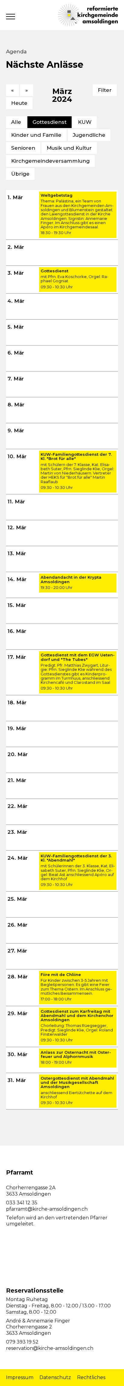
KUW (84, 122)
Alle (16, 122)
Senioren (23, 148)
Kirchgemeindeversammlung (50, 161)
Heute (19, 103)
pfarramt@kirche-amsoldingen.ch (47, 1209)
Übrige (20, 174)
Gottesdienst (50, 122)
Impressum (19, 1377)
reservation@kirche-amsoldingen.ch (49, 1348)
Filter (105, 90)
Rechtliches (91, 1377)
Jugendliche (89, 135)
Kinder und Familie (36, 135)
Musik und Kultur (69, 148)
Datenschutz (55, 1377)
